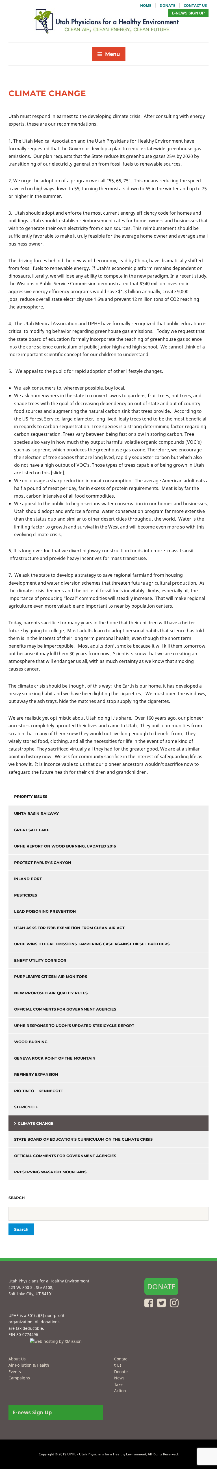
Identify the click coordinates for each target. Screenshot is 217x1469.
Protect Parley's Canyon (42, 862)
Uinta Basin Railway (36, 813)
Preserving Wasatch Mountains (50, 1172)
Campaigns (19, 1378)
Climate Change (35, 1123)
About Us (17, 1359)
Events (14, 1371)
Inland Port (28, 878)
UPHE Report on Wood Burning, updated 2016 (65, 846)
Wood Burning (30, 1041)
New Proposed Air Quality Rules (51, 993)
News (119, 1378)
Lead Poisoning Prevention (45, 911)
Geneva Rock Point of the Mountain (55, 1058)
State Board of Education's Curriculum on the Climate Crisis (83, 1139)
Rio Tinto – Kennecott (38, 1090)
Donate (167, 5)
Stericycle (26, 1107)
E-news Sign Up (188, 13)
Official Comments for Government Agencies (65, 1009)
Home (145, 5)
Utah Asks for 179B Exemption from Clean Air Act (69, 927)
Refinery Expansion (36, 1074)
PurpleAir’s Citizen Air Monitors (50, 976)
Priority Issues (30, 796)
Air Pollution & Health (28, 1365)
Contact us (195, 5)
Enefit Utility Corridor (40, 960)
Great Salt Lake (31, 830)
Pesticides (25, 895)
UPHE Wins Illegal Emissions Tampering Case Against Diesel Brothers (92, 944)
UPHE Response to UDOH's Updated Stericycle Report (74, 1025)
